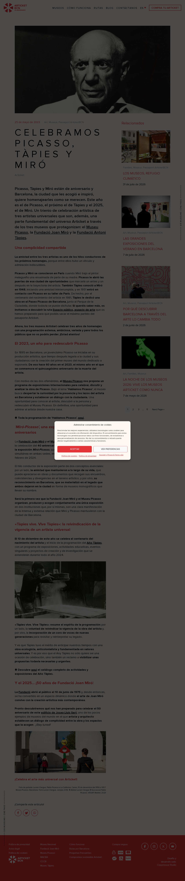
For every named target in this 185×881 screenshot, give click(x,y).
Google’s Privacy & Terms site (111, 455)
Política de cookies (69, 456)
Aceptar (74, 449)
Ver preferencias (110, 449)
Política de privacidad (87, 456)
